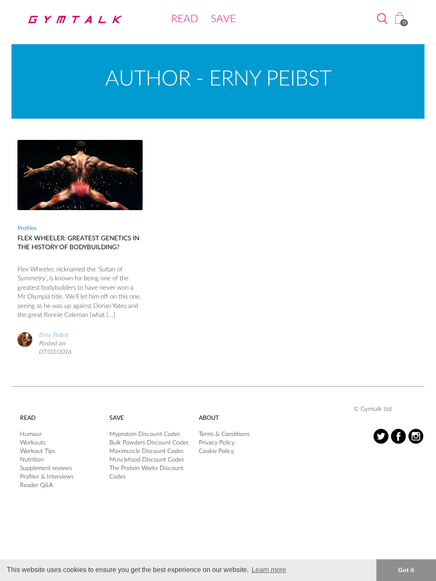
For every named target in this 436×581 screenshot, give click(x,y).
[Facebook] (398, 436)
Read (184, 19)
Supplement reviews (46, 468)
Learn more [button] (269, 569)
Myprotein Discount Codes (144, 434)
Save (223, 19)
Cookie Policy (216, 451)
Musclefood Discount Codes (146, 460)
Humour (31, 434)
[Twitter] (381, 436)
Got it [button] (406, 570)
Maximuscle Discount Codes (146, 451)
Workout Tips (37, 451)
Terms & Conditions (224, 434)
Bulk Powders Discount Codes (149, 443)
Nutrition (32, 460)
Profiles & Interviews (47, 477)
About (209, 418)
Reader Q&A (36, 485)
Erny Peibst (53, 335)
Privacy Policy (217, 443)
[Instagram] (416, 436)
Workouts (33, 443)
